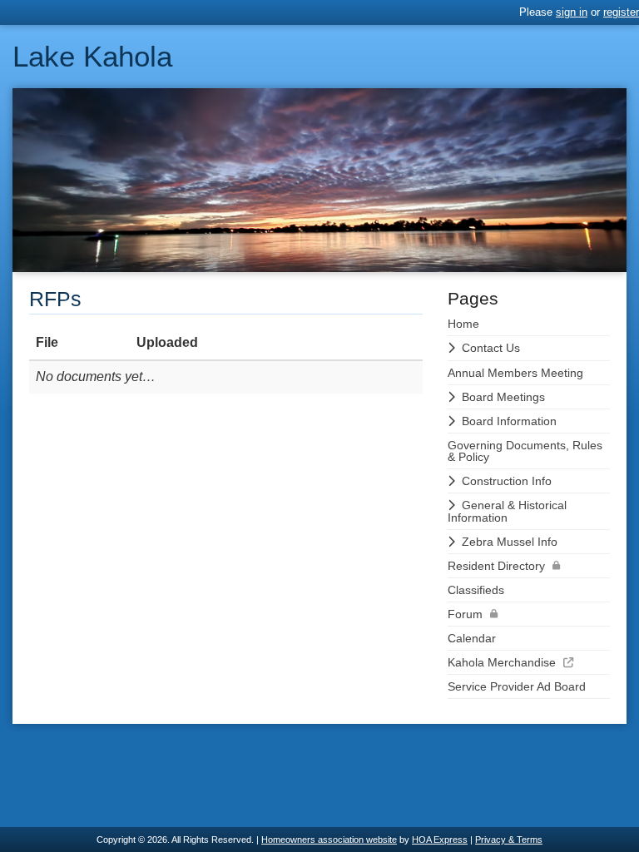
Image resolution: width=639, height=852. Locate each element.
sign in (571, 12)
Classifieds (476, 590)
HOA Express (440, 840)
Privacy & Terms (508, 840)
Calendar (472, 638)
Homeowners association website (329, 840)
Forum (465, 614)
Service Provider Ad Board (517, 686)
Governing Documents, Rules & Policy (525, 450)
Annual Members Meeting (515, 372)
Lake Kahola (92, 56)
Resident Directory (496, 565)
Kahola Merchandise (502, 662)
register (621, 12)
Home (463, 323)
